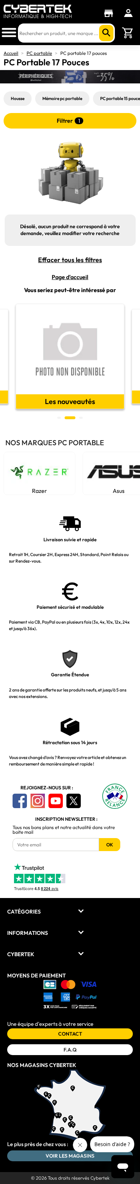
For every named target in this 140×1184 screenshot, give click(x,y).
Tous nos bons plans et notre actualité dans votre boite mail (64, 829)
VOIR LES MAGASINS (70, 1156)
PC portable (39, 53)
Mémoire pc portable (62, 98)
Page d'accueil (70, 277)
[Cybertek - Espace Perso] (128, 13)
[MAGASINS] (110, 13)
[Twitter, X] (73, 801)
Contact (70, 1034)
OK (109, 844)
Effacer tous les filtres (70, 260)
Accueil (11, 53)
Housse (17, 98)
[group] (70, 356)
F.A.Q (70, 1049)
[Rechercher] (106, 33)
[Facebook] (20, 801)
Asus (52, 490)
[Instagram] (38, 801)
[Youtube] (55, 801)
